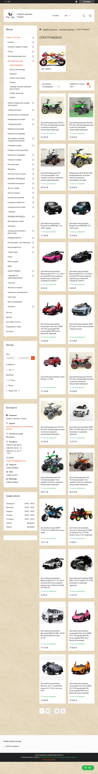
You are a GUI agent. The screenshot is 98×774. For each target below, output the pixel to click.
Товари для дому (14, 110)
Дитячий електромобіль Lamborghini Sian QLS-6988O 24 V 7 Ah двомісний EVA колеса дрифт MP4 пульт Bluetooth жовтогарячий (80, 688)
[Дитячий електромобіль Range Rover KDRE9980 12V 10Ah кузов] (81, 208)
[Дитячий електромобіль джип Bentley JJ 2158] (53, 361)
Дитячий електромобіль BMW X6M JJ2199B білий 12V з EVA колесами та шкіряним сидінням (81, 430)
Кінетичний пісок (14, 247)
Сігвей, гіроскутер (16, 93)
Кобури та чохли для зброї (18, 150)
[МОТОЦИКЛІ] (52, 59)
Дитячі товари (13, 188)
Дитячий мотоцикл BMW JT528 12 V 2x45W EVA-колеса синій (52, 530)
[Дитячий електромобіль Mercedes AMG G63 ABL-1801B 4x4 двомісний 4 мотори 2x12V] (53, 615)
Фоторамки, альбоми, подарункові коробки (16, 139)
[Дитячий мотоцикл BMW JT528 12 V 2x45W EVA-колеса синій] (53, 512)
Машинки (11, 169)
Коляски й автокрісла (16, 183)
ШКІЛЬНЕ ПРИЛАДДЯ (16, 179)
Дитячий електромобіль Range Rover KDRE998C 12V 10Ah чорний (51, 225)
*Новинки (11, 212)
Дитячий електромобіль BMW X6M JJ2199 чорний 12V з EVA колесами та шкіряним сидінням (81, 581)
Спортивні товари (15, 145)
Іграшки (11, 42)
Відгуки (9, 317)
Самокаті (13, 74)
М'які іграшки (13, 262)
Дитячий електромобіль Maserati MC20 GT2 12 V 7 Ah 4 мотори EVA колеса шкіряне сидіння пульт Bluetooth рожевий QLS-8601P (52, 276)
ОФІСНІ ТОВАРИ (14, 271)
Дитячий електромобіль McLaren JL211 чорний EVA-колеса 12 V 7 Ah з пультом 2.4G (51, 687)
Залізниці (11, 226)
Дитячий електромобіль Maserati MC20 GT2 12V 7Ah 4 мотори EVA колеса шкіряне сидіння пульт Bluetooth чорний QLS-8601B (80, 276)
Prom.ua (60, 755)
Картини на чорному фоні (18, 292)
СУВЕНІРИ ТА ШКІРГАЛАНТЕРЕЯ (15, 277)
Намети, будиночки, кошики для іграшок (19, 104)
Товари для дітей (14, 124)
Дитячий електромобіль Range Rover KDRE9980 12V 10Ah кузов (80, 225)
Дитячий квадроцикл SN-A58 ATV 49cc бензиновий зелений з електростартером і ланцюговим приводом (81, 126)
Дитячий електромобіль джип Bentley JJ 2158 (53, 378)
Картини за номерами (16, 134)
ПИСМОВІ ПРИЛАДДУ (16, 217)
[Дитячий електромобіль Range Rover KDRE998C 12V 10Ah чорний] (53, 208)
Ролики (12, 82)
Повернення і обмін (13, 327)
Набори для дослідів (16, 129)
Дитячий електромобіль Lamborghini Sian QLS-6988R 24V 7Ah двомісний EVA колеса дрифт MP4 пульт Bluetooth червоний (52, 328)
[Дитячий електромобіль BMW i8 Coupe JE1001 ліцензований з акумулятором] (81, 309)
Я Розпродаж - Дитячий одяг (19, 243)
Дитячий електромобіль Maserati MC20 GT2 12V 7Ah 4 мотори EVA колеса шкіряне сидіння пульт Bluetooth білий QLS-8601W (52, 583)
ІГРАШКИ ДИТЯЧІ (14, 238)
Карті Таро (12, 297)
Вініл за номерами (15, 302)
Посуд (10, 52)
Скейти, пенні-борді (17, 78)
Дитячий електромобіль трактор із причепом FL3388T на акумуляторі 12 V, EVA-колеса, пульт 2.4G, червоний (80, 531)
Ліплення (11, 307)
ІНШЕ (10, 266)
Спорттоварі (12, 252)
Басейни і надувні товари (18, 47)
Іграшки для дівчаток (16, 202)
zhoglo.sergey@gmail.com (16, 461)
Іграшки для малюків (16, 198)
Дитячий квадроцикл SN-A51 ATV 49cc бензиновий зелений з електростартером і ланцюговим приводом (53, 126)
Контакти (9, 331)
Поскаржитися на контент (48, 757)
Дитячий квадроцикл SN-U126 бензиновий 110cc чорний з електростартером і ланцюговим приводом (52, 176)
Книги (10, 257)
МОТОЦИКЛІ (46, 69)
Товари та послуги (50, 30)
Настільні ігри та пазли (17, 174)
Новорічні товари (14, 160)
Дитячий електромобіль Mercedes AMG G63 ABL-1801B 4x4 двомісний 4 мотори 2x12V (53, 634)
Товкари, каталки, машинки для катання (20, 88)
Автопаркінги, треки (16, 221)
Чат (89, 768)
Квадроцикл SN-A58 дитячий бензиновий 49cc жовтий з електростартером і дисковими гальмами (80, 176)
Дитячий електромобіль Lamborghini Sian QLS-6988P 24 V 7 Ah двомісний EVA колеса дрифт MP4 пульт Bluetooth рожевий (80, 635)
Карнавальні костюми (16, 119)
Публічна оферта (12, 746)
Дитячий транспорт (67, 30)
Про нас (9, 312)
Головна (55, 16)
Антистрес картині (15, 288)
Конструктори (13, 164)
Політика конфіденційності (68, 757)
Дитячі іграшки (14, 193)
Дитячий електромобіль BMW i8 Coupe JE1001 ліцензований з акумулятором (81, 326)
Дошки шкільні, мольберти (18, 115)
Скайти (12, 97)
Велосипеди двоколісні (17, 56)
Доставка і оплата (13, 322)
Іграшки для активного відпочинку (17, 232)
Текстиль (11, 283)
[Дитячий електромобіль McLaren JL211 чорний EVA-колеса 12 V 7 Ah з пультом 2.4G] (53, 668)
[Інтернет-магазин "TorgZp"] (10, 15)
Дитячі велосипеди (17, 69)
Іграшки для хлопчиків (16, 207)
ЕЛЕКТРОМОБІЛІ (16, 65)
